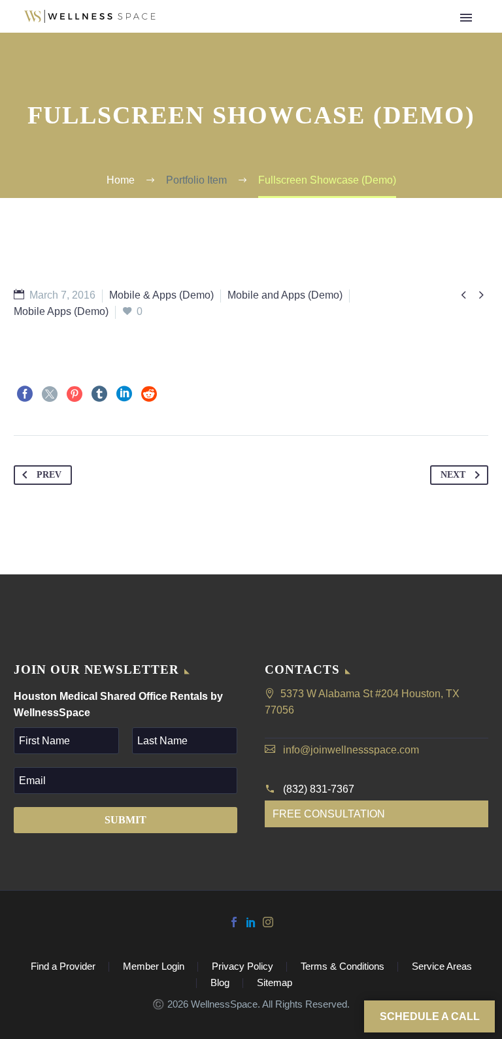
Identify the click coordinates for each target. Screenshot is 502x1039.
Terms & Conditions (342, 967)
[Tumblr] (99, 394)
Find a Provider (244, 37)
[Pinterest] (74, 394)
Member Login (153, 967)
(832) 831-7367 (318, 789)
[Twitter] (50, 394)
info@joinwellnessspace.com (351, 749)
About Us (379, 37)
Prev (49, 475)
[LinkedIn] (124, 394)
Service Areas (442, 967)
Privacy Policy (242, 967)
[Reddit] (149, 394)
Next (453, 475)
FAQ (320, 37)
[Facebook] (25, 394)
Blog (219, 983)
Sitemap (274, 983)
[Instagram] (268, 922)
